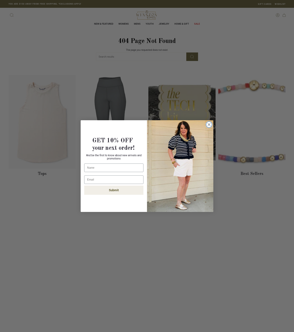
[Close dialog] (209, 125)
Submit (114, 190)
